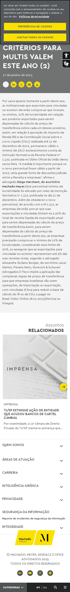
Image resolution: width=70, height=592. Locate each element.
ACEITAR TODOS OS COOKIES (35, 37)
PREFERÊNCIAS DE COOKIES (35, 26)
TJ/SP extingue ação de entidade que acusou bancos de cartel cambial (31, 414)
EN (45, 587)
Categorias (12, 587)
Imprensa (11, 404)
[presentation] (6, 387)
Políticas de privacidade (34, 16)
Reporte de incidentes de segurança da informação (33, 518)
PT (38, 587)
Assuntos (46, 327)
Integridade (12, 526)
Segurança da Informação (25, 512)
